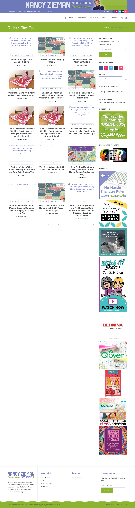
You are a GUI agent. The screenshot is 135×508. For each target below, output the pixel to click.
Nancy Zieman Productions (32, 11)
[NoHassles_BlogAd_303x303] (113, 198)
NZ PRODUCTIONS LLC (19, 505)
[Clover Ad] (113, 368)
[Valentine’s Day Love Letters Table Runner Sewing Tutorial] (21, 79)
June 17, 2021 (82, 178)
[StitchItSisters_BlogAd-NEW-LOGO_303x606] (113, 312)
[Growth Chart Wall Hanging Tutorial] (51, 46)
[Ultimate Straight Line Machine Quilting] (21, 46)
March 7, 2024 (82, 101)
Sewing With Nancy (46, 483)
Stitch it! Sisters (45, 477)
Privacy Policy (122, 505)
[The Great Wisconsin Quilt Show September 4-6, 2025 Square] (113, 454)
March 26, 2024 (52, 101)
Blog (42, 480)
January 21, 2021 (21, 216)
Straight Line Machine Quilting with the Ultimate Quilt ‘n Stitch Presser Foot (51, 95)
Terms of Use (110, 505)
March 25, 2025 (82, 65)
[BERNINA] (113, 340)
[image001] (113, 425)
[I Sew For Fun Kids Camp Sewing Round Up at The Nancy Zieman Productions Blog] (82, 154)
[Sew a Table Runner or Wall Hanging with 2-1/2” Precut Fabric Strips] (82, 79)
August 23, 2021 (52, 173)
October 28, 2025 (52, 65)
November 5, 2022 (82, 137)
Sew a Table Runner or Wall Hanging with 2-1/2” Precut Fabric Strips (81, 95)
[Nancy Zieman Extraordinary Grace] (113, 255)
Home (105, 27)
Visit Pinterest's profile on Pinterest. (112, 103)
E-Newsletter (44, 486)
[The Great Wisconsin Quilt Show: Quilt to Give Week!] (52, 154)
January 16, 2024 (21, 139)
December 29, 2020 (52, 213)
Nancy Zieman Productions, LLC (112, 92)
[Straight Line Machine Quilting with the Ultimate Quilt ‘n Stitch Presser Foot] (51, 79)
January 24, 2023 (52, 139)
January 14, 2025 (21, 98)
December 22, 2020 (82, 218)
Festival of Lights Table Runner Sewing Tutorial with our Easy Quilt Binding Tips (82, 131)
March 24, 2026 (21, 65)
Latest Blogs (48, 11)
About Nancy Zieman (14, 11)
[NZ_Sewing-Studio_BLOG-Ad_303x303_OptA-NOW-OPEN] (113, 227)
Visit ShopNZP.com (76, 477)
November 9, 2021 (21, 175)
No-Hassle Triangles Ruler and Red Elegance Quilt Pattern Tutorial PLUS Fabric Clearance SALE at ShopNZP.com (82, 210)
